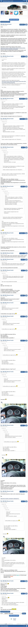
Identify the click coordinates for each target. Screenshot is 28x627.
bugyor (22, 295)
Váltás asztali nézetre (14, 19)
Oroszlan (22, 118)
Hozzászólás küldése (5, 21)
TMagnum (22, 98)
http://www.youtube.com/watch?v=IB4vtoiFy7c (10, 498)
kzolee (22, 302)
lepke (22, 56)
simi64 (22, 186)
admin (22, 259)
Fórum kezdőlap (4, 625)
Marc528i (22, 253)
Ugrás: (1, 613)
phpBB (6, 623)
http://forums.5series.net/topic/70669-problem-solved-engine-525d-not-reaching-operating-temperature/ (13, 48)
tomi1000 (22, 24)
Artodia (26, 623)
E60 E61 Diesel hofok (8, 1)
